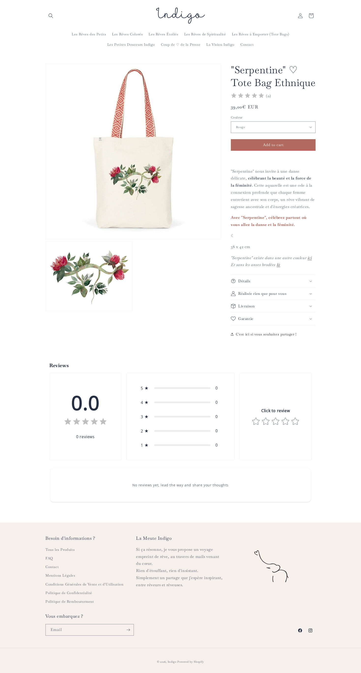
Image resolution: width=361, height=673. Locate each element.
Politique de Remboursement (69, 601)
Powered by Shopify (190, 661)
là (278, 264)
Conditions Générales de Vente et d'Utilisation (84, 584)
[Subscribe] (128, 630)
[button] (50, 15)
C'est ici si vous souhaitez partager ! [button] (266, 334)
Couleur (237, 117)
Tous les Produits (60, 549)
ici (310, 257)
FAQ (49, 558)
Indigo (172, 661)
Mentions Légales (60, 575)
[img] (247, 96)
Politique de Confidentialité (68, 593)
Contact (52, 567)
